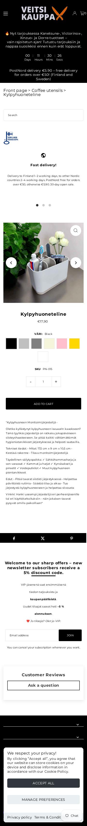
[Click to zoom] (75, 230)
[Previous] (11, 262)
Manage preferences (43, 799)
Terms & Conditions (51, 817)
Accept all (43, 783)
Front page (15, 90)
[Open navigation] (9, 13)
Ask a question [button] (43, 685)
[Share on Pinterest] (71, 538)
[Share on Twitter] (42, 538)
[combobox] (43, 115)
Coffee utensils (47, 90)
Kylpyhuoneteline (21, 94)
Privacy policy (19, 817)
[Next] (75, 262)
